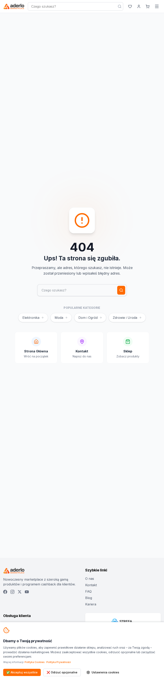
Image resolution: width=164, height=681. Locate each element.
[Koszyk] (147, 6)
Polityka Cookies (35, 662)
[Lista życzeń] (130, 6)
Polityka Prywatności (58, 662)
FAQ (88, 591)
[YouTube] (27, 592)
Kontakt (91, 585)
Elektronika (30, 318)
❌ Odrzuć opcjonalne (62, 672)
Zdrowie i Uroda (125, 318)
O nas (89, 579)
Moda (59, 318)
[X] (20, 592)
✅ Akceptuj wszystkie (22, 672)
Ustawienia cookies (105, 672)
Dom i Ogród (88, 318)
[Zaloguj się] (138, 6)
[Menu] (157, 6)
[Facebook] (5, 592)
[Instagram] (12, 592)
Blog (88, 598)
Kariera (90, 604)
